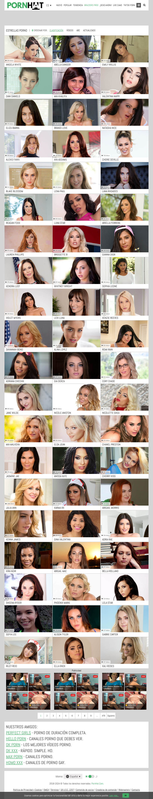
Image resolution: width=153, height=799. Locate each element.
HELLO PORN (16, 738)
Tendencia (78, 5)
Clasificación (56, 30)
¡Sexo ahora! (106, 5)
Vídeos (69, 30)
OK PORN (13, 744)
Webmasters (124, 789)
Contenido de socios (85, 789)
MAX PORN (14, 756)
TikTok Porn (129, 5)
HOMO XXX (14, 762)
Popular (68, 5)
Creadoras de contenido (106, 789)
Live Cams (117, 5)
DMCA (46, 789)
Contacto (136, 789)
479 (103, 715)
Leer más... (114, 795)
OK (126, 795)
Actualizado (89, 30)
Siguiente (111, 715)
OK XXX (12, 750)
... (97, 715)
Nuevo (59, 5)
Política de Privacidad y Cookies (27, 789)
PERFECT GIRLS (18, 732)
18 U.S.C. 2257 (67, 789)
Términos (55, 789)
